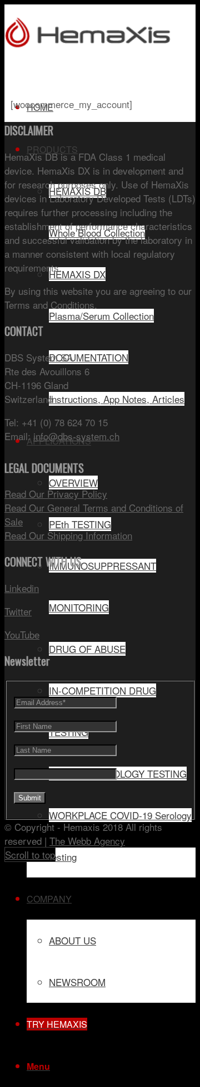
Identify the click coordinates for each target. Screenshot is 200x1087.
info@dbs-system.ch (76, 436)
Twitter (18, 611)
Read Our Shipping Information (68, 535)
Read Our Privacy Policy (55, 494)
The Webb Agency (87, 841)
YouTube (21, 634)
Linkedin (21, 588)
